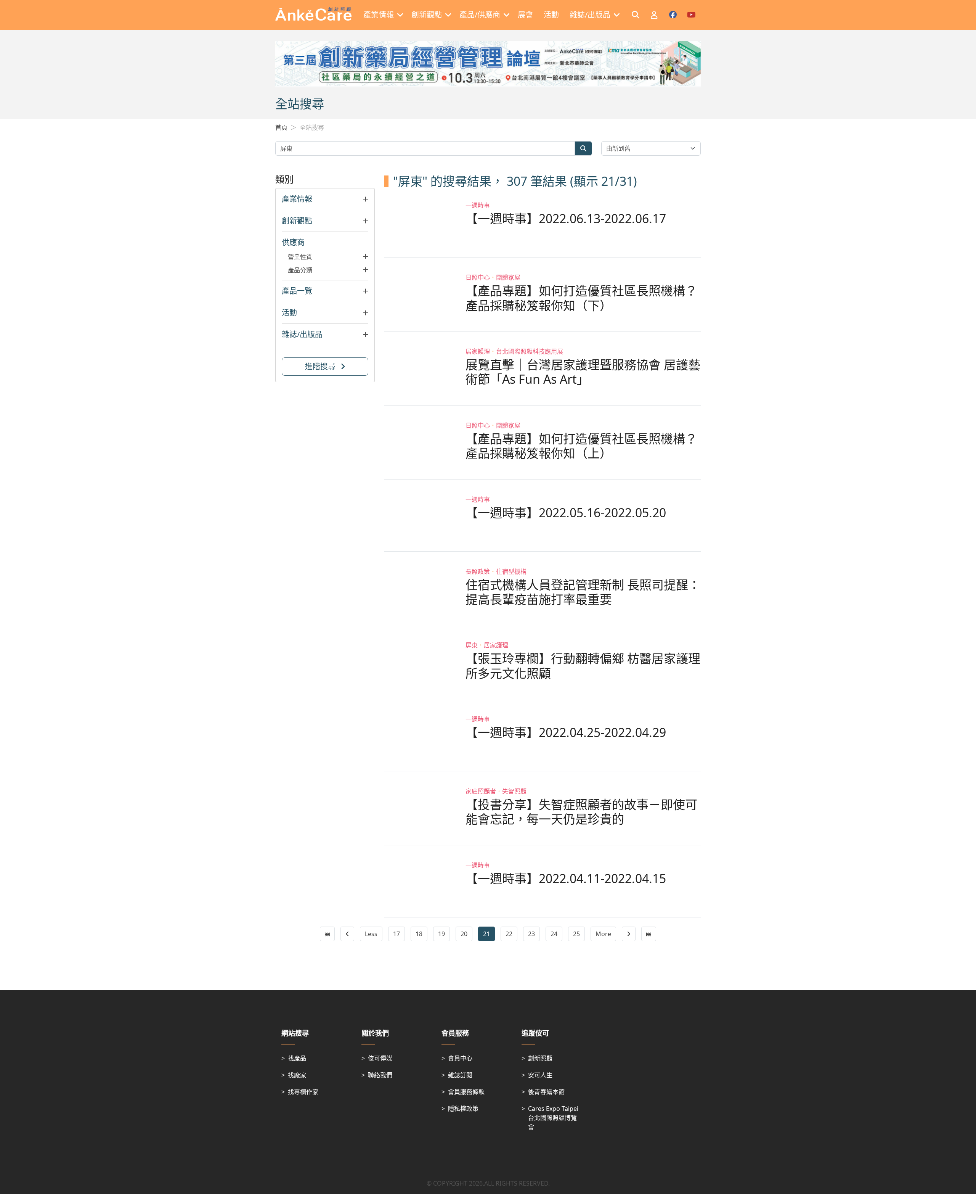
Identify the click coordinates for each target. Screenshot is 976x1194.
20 (464, 934)
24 (554, 934)
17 (396, 934)
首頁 (281, 127)
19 (441, 934)
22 (509, 934)
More (603, 934)
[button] (325, 199)
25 (576, 934)
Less (371, 934)
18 (419, 934)
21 (486, 934)
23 (531, 934)
